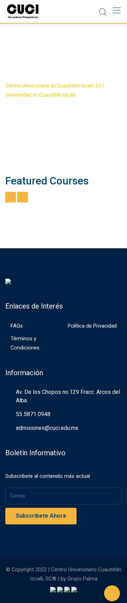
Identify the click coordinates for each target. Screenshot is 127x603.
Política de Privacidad (92, 326)
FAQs (17, 326)
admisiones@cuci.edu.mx (47, 428)
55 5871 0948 (33, 414)
